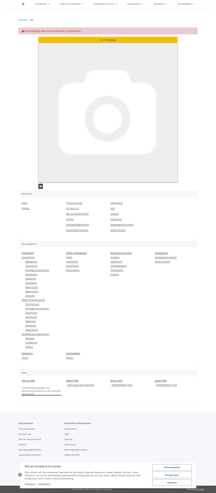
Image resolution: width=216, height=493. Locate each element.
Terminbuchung (74, 202)
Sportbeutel (31, 316)
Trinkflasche (31, 342)
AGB (112, 208)
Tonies (25, 357)
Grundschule (28, 257)
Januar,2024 (116, 380)
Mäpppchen (31, 261)
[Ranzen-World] (23, 4)
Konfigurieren (172, 475)
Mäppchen (30, 278)
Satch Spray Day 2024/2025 (80, 384)
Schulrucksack (32, 304)
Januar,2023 (161, 380)
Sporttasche (31, 274)
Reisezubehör (73, 270)
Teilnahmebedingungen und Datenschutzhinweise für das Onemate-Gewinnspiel (41, 390)
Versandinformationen (77, 230)
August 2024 (72, 380)
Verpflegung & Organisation (35, 333)
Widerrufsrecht (117, 230)
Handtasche (116, 261)
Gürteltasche (116, 270)
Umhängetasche (118, 265)
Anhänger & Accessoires (37, 270)
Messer (69, 357)
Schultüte (30, 295)
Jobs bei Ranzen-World (77, 213)
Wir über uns (72, 208)
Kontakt (25, 208)
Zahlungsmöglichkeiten (77, 224)
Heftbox (29, 346)
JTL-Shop (200, 489)
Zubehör (114, 274)
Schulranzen (31, 265)
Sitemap (114, 213)
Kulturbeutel (72, 265)
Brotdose (29, 338)
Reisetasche (72, 261)
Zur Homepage (108, 39)
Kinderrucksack (162, 261)
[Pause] (40, 186)
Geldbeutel (30, 325)
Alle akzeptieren (172, 467)
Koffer (69, 257)
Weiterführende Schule (33, 299)
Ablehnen (172, 482)
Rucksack (114, 257)
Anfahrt (70, 219)
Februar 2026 (28, 380)
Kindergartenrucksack (165, 257)
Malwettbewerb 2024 (122, 384)
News (24, 202)
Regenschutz (31, 287)
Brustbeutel (31, 282)
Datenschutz (44, 484)
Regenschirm (31, 291)
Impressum (30, 484)
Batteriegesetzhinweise (121, 224)
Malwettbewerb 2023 (166, 384)
